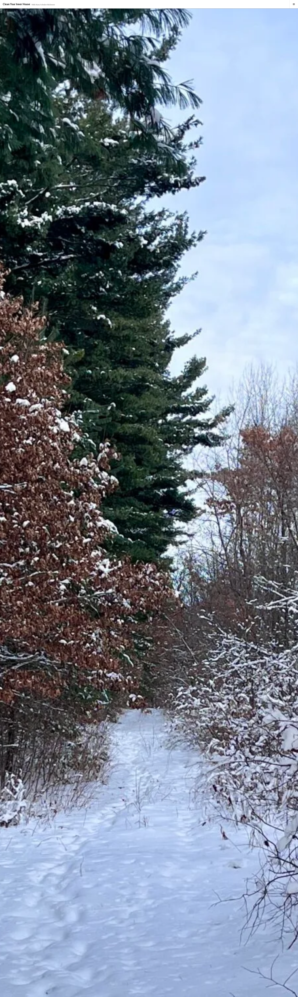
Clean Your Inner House (16, 4)
